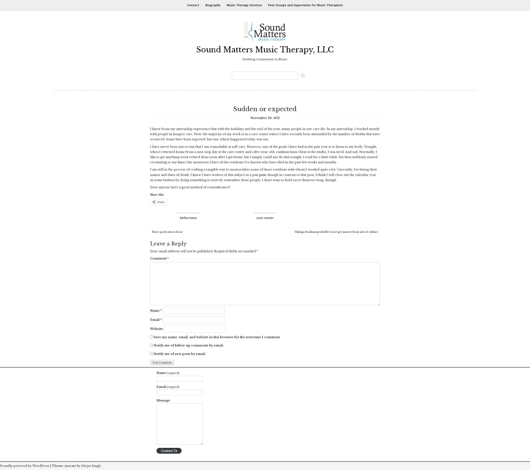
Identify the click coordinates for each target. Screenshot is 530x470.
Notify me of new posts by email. (180, 354)
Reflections (188, 218)
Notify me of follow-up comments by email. (189, 345)
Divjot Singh (91, 466)
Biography (212, 5)
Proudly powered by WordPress (24, 466)
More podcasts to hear (167, 231)
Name (156, 311)
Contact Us (169, 451)
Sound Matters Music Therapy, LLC (265, 49)
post (262, 175)
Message (163, 400)
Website (156, 329)
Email (156, 320)
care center (265, 218)
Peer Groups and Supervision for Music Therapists (305, 5)
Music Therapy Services (244, 5)
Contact (193, 5)
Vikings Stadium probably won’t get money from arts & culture (336, 231)
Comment (159, 258)
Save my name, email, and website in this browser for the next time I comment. (217, 337)
